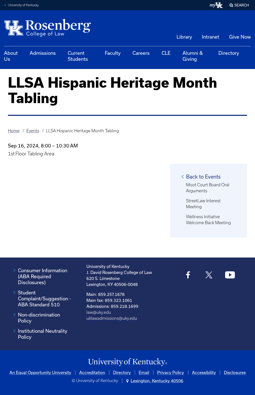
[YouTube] (230, 275)
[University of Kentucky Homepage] (127, 362)
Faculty (113, 53)
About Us (11, 56)
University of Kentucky (23, 5)
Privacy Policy (170, 372)
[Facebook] (188, 275)
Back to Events (203, 177)
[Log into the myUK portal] (216, 5)
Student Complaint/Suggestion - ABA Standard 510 (44, 298)
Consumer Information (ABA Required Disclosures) (42, 276)
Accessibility (204, 372)
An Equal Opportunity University (40, 372)
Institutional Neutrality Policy (42, 334)
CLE (166, 53)
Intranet (210, 37)
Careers (141, 53)
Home (13, 131)
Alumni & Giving (193, 56)
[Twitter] (209, 275)
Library (184, 37)
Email (144, 372)
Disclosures (235, 372)
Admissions (43, 53)
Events (32, 131)
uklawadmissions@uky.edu (111, 318)
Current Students (78, 56)
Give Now (240, 37)
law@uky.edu (98, 312)
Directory (228, 53)
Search (241, 5)
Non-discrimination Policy (39, 318)
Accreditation (92, 372)
